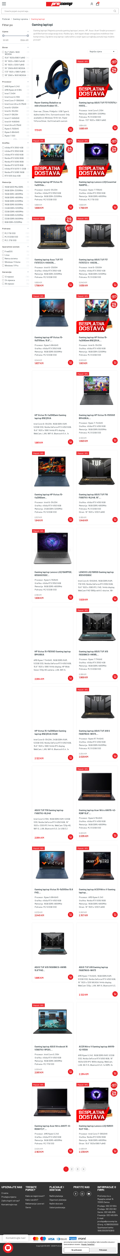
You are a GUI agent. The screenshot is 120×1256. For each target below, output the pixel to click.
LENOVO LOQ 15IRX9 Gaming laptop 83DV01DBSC (96, 573)
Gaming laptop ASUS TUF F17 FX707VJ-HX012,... (98, 104)
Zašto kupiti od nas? (10, 1200)
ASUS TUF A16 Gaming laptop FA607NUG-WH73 (93, 969)
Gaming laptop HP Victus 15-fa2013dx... (49, 183)
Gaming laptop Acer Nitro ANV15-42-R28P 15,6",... (97, 812)
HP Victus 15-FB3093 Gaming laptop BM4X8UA (53, 653)
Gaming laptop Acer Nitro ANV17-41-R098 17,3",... (53, 1127)
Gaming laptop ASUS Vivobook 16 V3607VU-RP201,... (51, 1048)
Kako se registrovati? (35, 1196)
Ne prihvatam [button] (77, 1250)
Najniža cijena (102, 51)
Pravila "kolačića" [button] (88, 1244)
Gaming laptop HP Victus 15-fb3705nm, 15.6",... (49, 339)
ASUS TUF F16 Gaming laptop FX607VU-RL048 (49, 812)
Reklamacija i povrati (34, 1203)
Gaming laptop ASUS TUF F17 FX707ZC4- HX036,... (93, 261)
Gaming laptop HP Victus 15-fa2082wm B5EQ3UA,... (93, 339)
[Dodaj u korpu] (70, 129)
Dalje (83, 1169)
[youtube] (89, 1193)
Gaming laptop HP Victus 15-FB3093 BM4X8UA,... (97, 416)
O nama (4, 1193)
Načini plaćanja (56, 1196)
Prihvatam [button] (103, 1250)
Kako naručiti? (31, 1199)
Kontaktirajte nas (9, 1204)
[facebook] (75, 1193)
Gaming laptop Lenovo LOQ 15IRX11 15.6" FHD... (96, 1127)
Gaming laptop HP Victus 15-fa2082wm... (49, 496)
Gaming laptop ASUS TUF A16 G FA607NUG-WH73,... (94, 732)
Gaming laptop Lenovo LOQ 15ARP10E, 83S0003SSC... (53, 573)
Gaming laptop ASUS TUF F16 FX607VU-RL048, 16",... (93, 496)
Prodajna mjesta (8, 1197)
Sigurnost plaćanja (57, 1199)
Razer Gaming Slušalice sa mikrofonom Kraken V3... (48, 104)
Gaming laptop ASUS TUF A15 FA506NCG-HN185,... (93, 653)
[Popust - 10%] (97, 78)
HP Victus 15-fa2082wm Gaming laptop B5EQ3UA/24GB (50, 732)
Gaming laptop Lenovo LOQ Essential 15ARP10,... (97, 183)
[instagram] (82, 1193)
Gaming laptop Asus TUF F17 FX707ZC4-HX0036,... (49, 261)
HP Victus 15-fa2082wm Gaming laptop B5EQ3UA (50, 416)
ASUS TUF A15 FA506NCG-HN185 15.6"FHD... (50, 969)
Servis (28, 1207)
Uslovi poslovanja (57, 1207)
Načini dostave (56, 1203)
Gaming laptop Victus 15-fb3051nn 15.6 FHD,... (54, 891)
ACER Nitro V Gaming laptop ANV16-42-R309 (97, 1048)
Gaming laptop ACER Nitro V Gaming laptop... (97, 891)
